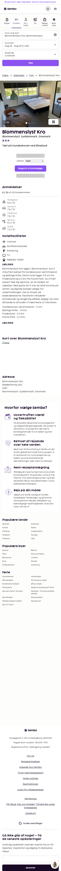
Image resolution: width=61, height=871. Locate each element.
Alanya (5, 550)
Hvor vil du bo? (12, 33)
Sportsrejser (7, 597)
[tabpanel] (30, 48)
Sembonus (31, 798)
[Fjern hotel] (55, 34)
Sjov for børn (8, 605)
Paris (4, 554)
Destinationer (30, 784)
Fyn (32, 75)
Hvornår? (9, 43)
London (34, 558)
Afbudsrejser (7, 580)
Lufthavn (20, 161)
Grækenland (36, 531)
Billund (34, 550)
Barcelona (6, 558)
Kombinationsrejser (10, 584)
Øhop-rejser (36, 584)
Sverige (34, 535)
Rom (4, 561)
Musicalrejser (37, 597)
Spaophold (36, 601)
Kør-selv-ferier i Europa (12, 591)
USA (32, 539)
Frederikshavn (8, 565)
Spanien (5, 524)
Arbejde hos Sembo (30, 767)
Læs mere (7, 264)
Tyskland (6, 535)
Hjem (5, 75)
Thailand (6, 539)
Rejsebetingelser (30, 761)
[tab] (7, 22)
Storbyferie (7, 588)
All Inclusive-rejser (39, 580)
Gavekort (30, 813)
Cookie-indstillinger (33, 823)
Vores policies (30, 778)
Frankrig (5, 531)
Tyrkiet (5, 528)
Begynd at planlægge (30, 168)
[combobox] (28, 36)
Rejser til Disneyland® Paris (42, 588)
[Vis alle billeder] (53, 122)
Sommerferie (7, 577)
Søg (30, 63)
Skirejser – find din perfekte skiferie (42, 592)
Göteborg (35, 565)
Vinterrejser (36, 577)
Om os (30, 756)
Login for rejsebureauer (30, 789)
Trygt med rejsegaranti (30, 773)
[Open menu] (55, 9)
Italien (33, 528)
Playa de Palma (37, 554)
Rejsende (9, 53)
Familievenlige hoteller (12, 601)
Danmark (19, 75)
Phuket (34, 561)
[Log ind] (48, 9)
